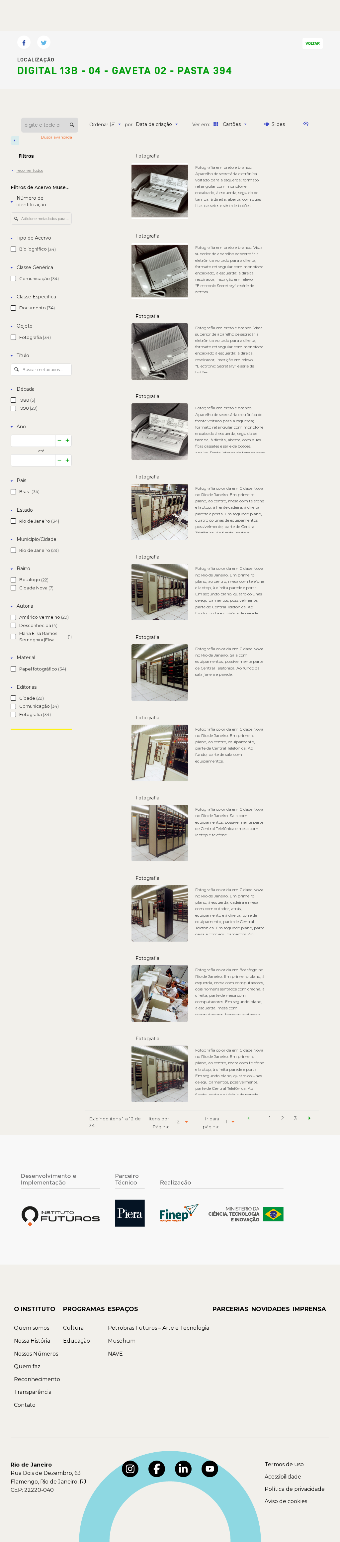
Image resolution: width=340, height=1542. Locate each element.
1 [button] (270, 1118)
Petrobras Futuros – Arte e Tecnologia (158, 1328)
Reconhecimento (37, 1379)
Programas (84, 1309)
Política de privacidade (295, 1489)
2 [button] (282, 1118)
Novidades (270, 1309)
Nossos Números (36, 1354)
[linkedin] (183, 1469)
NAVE (115, 1354)
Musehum (121, 1341)
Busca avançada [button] (57, 137)
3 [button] (295, 1118)
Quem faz (27, 1366)
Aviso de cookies (286, 1501)
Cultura (73, 1328)
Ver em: (202, 125)
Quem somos (31, 1328)
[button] (248, 1119)
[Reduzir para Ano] (59, 441)
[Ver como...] (307, 124)
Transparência (32, 1392)
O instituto (34, 1309)
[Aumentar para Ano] (67, 441)
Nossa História (32, 1341)
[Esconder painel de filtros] (15, 140)
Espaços (123, 1309)
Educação (76, 1341)
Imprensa (309, 1309)
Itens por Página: (158, 1122)
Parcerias (230, 1309)
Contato (25, 1405)
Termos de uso (284, 1464)
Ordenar (98, 125)
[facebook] (156, 1469)
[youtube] (210, 1469)
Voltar (312, 43)
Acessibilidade (283, 1477)
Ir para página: (211, 1122)
